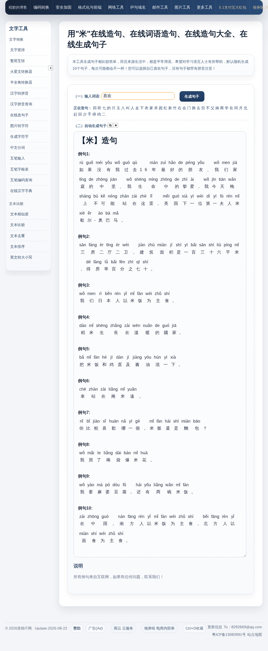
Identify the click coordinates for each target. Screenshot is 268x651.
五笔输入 (17, 158)
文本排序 (17, 246)
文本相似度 (19, 214)
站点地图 (254, 634)
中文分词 (17, 147)
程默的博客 (18, 7)
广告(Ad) (95, 628)
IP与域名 (138, 7)
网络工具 (116, 7)
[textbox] (138, 96)
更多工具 (205, 7)
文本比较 (17, 225)
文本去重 (17, 236)
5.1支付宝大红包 (232, 7)
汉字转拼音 (19, 93)
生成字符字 (19, 136)
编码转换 (41, 7)
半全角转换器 (21, 82)
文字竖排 (17, 50)
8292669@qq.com (246, 627)
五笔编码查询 (21, 180)
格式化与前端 (90, 7)
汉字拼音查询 (21, 104)
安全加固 (63, 7)
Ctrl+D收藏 (194, 628)
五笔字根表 (19, 169)
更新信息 (215, 627)
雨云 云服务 (123, 628)
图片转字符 (19, 126)
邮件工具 (160, 7)
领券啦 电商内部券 (159, 628)
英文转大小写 (21, 257)
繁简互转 (17, 61)
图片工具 (182, 7)
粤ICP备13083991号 (229, 634)
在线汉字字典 (21, 191)
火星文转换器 (21, 71)
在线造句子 (19, 115)
